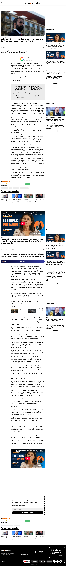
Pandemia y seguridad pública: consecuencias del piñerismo (5, 200)
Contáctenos (36, 553)
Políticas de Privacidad (24, 554)
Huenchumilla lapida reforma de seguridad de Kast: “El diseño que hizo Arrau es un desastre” (23, 311)
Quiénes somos (23, 550)
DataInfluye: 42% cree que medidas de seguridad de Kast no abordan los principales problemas (40, 311)
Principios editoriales (24, 553)
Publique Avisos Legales (38, 552)
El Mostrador (4, 47)
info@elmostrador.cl (9, 554)
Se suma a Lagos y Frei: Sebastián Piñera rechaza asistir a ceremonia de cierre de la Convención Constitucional (28, 200)
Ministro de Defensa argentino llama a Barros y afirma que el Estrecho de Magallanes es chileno (36, 88)
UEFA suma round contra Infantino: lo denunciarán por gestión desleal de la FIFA (55, 119)
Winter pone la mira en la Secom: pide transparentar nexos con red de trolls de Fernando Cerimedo (55, 72)
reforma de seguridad (9, 525)
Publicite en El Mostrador (39, 551)
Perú (20, 188)
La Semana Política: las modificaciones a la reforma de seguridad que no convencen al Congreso (55, 126)
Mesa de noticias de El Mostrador (8, 249)
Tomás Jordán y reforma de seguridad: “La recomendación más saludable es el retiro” (55, 62)
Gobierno (2, 525)
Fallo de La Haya (16, 188)
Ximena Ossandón (17, 525)
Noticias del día (51, 103)
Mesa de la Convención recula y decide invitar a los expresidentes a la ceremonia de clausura (40, 200)
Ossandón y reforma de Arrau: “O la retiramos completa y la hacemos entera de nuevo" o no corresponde (55, 46)
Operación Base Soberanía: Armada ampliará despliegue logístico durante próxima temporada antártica (20, 95)
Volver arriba (3, 561)
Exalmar (10, 188)
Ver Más (55, 82)
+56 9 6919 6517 (3, 554)
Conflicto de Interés (4, 188)
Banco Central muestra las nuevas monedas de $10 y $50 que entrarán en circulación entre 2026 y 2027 (20, 88)
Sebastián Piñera (25, 188)
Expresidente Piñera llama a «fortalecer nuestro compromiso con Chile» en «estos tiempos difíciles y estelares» (16, 201)
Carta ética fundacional (24, 551)
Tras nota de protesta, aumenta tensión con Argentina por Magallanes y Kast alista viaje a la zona (36, 94)
